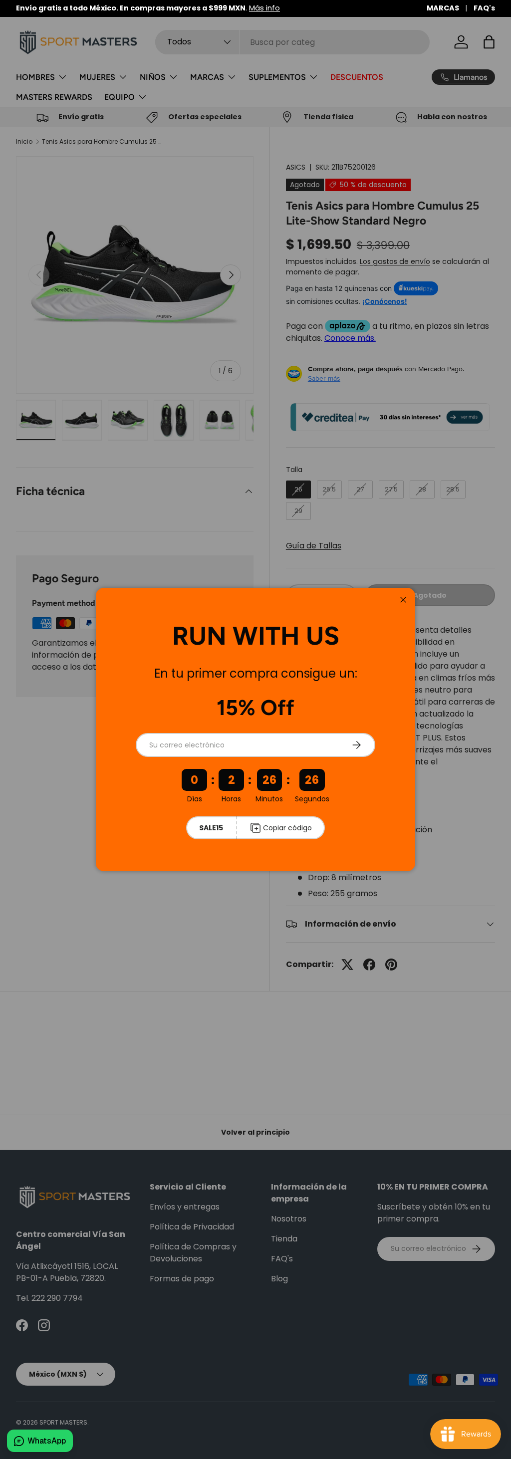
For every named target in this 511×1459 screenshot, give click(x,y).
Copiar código (287, 828)
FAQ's (484, 8)
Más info (264, 8)
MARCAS (443, 8)
